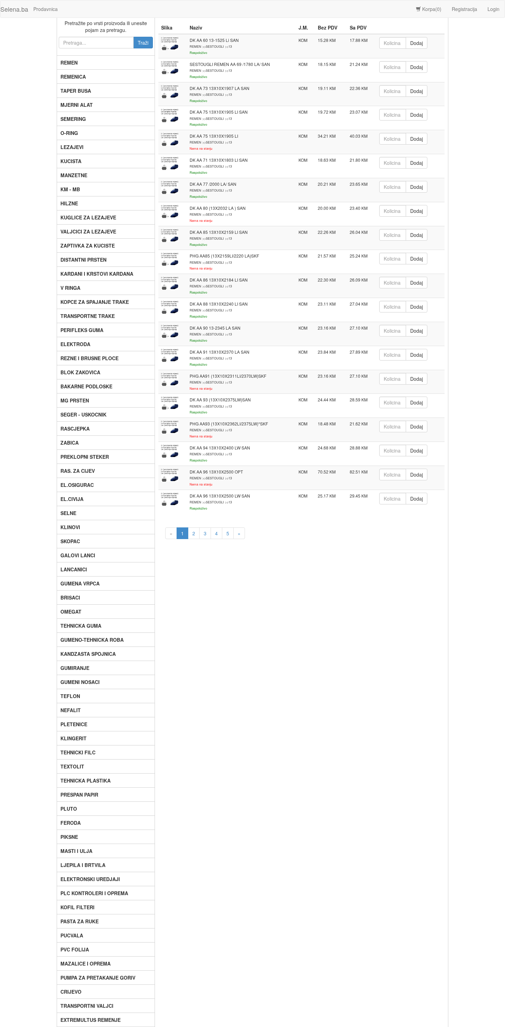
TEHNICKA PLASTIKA (85, 780)
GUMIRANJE (74, 667)
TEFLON (70, 696)
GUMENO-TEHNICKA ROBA (92, 639)
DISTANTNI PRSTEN (83, 259)
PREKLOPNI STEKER (84, 456)
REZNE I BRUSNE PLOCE (89, 358)
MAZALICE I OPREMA (85, 963)
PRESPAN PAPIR (79, 794)
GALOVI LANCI (77, 555)
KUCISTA (70, 161)
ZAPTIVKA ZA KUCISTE (87, 245)
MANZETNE (73, 175)
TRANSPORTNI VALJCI (86, 1005)
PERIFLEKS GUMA (81, 330)
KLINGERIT (73, 738)
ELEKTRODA (75, 344)
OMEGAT (70, 611)
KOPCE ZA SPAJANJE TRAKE (94, 301)
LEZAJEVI (71, 147)
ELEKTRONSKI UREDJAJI (90, 879)
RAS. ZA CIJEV (77, 470)
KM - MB (70, 189)
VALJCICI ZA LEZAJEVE (88, 231)
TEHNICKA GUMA (80, 625)
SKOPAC (70, 541)
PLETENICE (73, 724)
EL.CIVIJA (71, 498)
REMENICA (73, 76)
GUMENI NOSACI (80, 681)
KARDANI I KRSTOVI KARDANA (96, 273)
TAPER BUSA (75, 90)
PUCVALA (71, 935)
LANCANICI (73, 569)
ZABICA (69, 442)
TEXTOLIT (72, 766)
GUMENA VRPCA (80, 583)
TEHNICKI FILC (78, 752)
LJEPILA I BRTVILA (82, 864)
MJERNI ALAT (76, 104)
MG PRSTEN (74, 400)
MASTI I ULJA (76, 850)
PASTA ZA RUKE (79, 921)
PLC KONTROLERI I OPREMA (94, 893)
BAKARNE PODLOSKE (86, 386)
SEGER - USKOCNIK (83, 414)
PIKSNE (69, 836)
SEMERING (73, 118)
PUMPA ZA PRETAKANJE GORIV (97, 977)
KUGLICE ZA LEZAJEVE (88, 217)
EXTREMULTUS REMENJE (90, 1019)
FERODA (70, 822)
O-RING (69, 132)
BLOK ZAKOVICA (80, 372)
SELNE (68, 513)
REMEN (69, 62)
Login (493, 8)
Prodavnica (45, 8)
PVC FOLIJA (74, 949)
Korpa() (431, 8)
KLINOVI (70, 527)
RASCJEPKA (75, 428)
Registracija (464, 8)
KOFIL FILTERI (77, 907)
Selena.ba (14, 8)
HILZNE (69, 203)
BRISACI (70, 597)
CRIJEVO (70, 991)
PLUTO (68, 808)
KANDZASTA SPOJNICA (88, 653)
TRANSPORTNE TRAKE (87, 315)
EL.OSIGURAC (77, 484)
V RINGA (70, 287)
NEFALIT (70, 710)
